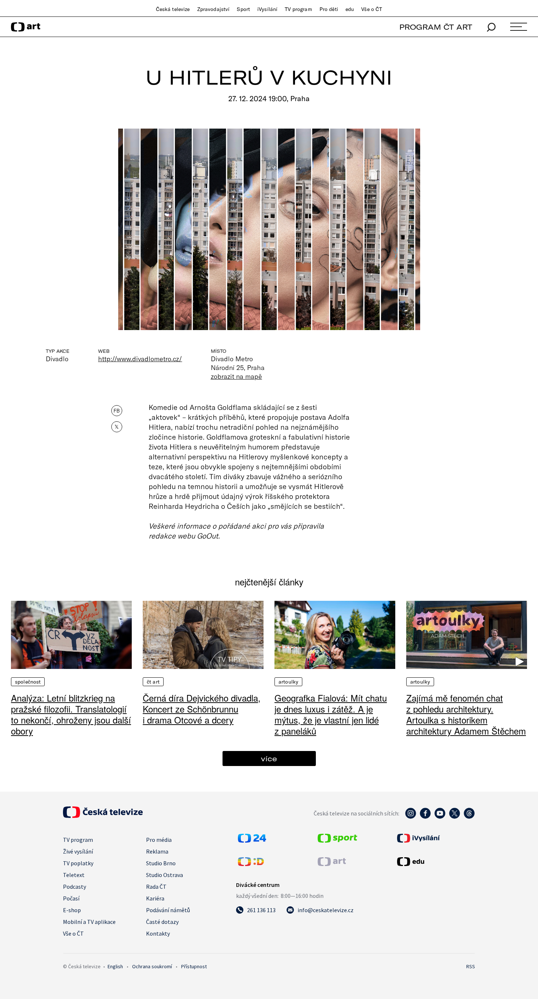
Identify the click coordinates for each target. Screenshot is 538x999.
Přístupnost (194, 966)
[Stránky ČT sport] (337, 840)
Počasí (71, 898)
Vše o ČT (371, 9)
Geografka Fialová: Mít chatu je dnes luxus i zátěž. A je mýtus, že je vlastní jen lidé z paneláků (330, 714)
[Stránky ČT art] (332, 863)
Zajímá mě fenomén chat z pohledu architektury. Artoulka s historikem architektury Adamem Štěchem (466, 714)
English (115, 966)
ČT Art (153, 681)
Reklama (157, 851)
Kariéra (155, 898)
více (269, 758)
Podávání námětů (168, 910)
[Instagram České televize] (410, 817)
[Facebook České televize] (425, 817)
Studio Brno (161, 863)
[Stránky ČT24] (252, 840)
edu (349, 9)
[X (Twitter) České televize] (454, 817)
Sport (243, 9)
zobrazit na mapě (236, 376)
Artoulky (288, 681)
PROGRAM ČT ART (435, 27)
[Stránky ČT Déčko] (251, 863)
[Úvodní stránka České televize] (103, 815)
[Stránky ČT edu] (435, 861)
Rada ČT (156, 886)
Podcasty (74, 886)
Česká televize (173, 9)
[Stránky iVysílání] (435, 838)
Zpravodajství (213, 9)
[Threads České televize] (469, 817)
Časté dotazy (162, 921)
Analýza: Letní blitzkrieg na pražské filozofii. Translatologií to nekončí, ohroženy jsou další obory (71, 714)
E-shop (72, 910)
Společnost (28, 681)
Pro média (159, 839)
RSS (470, 966)
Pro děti (329, 9)
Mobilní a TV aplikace (89, 921)
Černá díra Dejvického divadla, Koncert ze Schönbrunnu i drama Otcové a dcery (202, 708)
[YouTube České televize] (440, 817)
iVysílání (267, 9)
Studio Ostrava (164, 874)
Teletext (74, 874)
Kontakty (158, 933)
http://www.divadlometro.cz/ (140, 359)
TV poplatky (78, 863)
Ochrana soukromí (152, 966)
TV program (298, 9)
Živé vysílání (78, 851)
